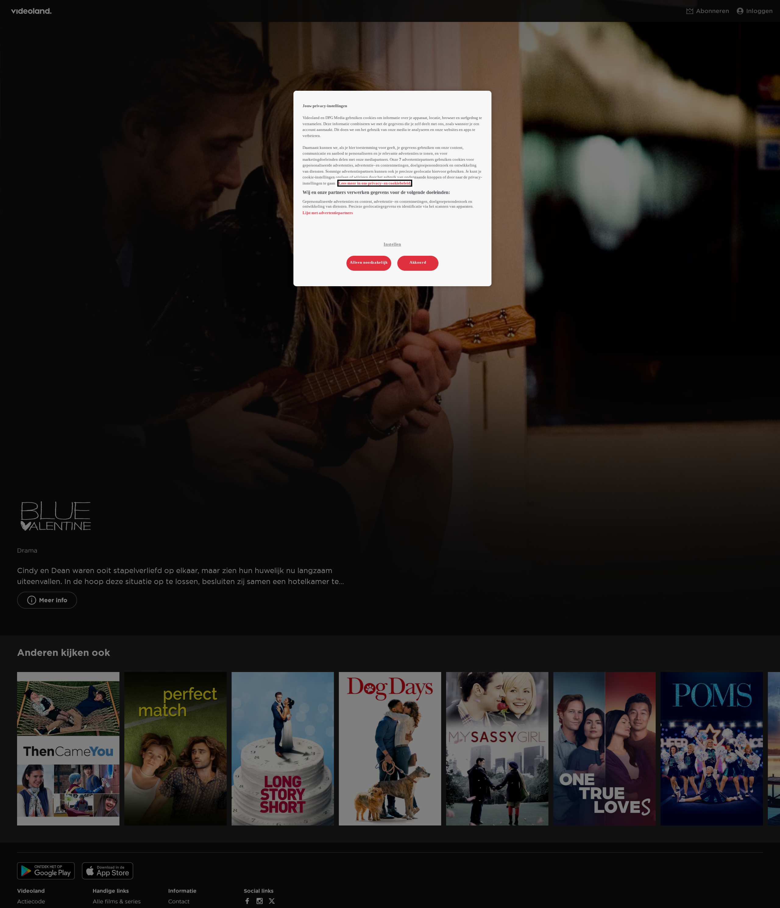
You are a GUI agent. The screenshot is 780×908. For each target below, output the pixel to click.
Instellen (392, 244)
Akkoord (418, 262)
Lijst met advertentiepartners (328, 212)
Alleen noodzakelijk (369, 262)
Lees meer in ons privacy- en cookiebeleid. (375, 183)
